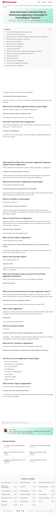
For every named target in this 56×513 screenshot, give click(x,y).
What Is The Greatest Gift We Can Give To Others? (14, 452)
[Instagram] (19, 511)
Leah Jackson (12, 20)
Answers (50, 2)
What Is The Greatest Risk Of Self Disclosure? (38, 452)
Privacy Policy (31, 510)
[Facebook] (17, 511)
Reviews (44, 2)
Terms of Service (39, 510)
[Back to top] (52, 510)
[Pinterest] (23, 511)
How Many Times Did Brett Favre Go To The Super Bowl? (15, 460)
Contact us (51, 510)
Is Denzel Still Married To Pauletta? (38, 460)
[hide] (50, 29)
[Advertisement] (28, 80)
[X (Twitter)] (21, 511)
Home (39, 2)
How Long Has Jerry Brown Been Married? (14, 445)
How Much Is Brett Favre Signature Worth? (40, 445)
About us (45, 510)
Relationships (10, 5)
